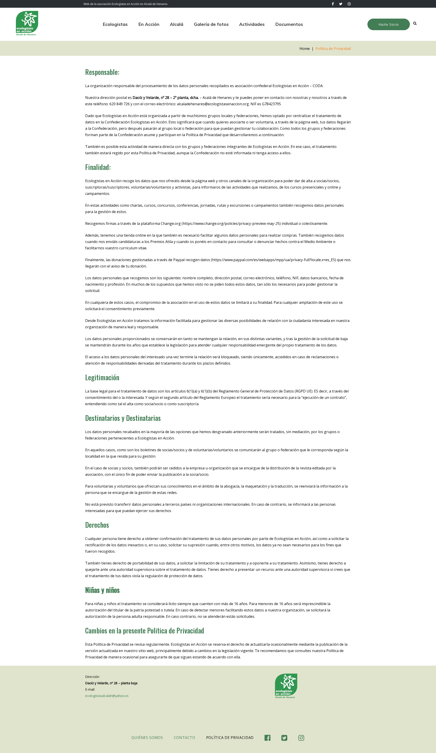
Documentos (289, 24)
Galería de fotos (211, 24)
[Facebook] (333, 4)
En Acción (148, 24)
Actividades (252, 24)
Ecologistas (115, 24)
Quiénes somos (147, 737)
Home (305, 48)
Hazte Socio (389, 24)
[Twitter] (340, 4)
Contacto (184, 737)
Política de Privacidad (230, 737)
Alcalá (176, 24)
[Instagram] (349, 4)
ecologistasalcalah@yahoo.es (107, 696)
